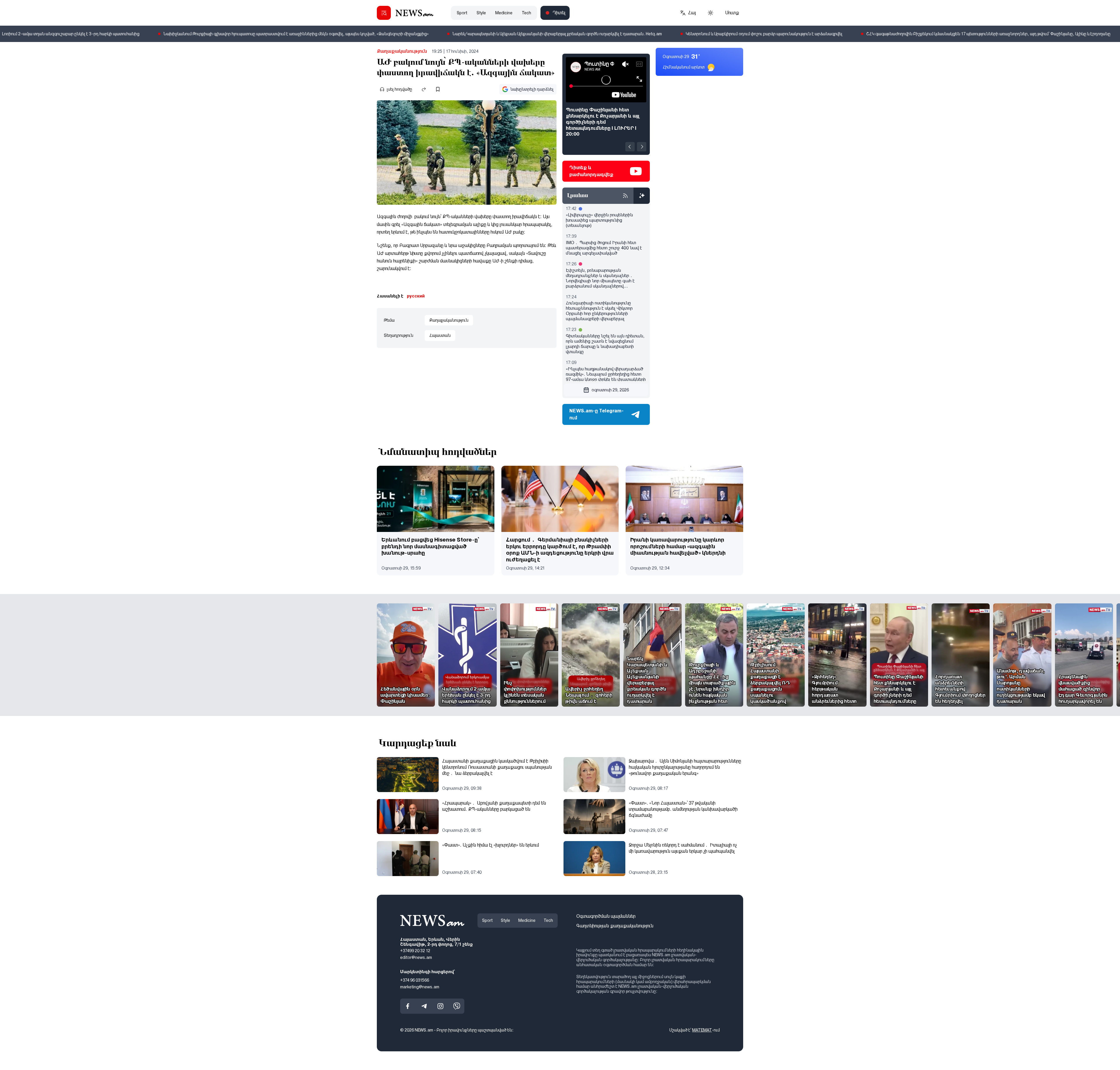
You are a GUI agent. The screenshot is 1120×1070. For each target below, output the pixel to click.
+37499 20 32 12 (415, 950)
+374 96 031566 (414, 980)
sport (462, 12)
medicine (503, 12)
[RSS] (625, 196)
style (481, 12)
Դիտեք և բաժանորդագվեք (591, 171)
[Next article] (641, 146)
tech (526, 12)
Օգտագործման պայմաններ (606, 916)
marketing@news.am (419, 986)
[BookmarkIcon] (438, 89)
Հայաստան (440, 335)
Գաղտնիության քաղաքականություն (614, 926)
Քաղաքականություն (402, 51)
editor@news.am (416, 957)
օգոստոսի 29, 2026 (610, 390)
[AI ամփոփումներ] (642, 196)
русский (416, 296)
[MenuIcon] (384, 13)
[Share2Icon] (424, 89)
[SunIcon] (711, 13)
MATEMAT (702, 1030)
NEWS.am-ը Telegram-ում (596, 414)
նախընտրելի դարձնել (532, 89)
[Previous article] (630, 146)
